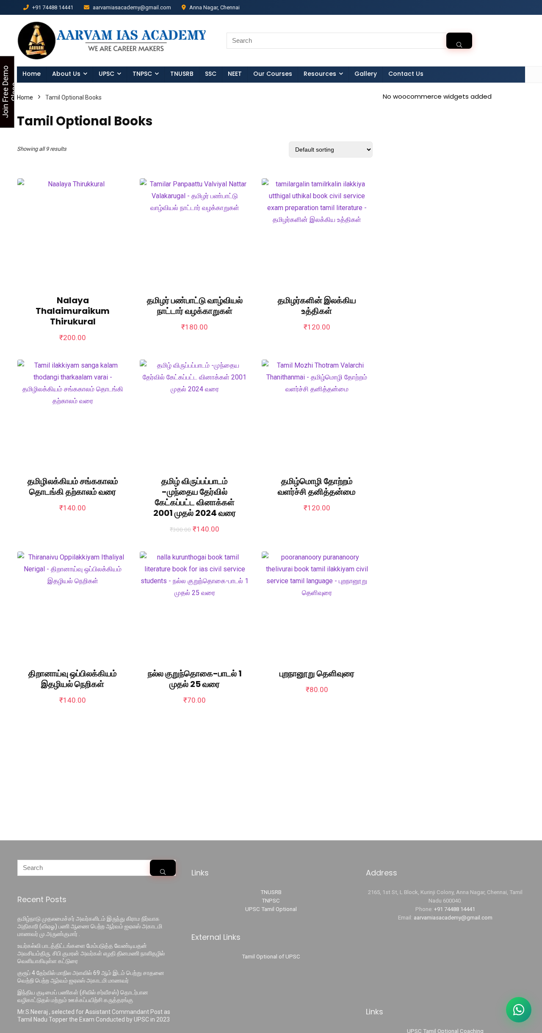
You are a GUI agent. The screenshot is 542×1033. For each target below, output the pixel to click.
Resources (320, 73)
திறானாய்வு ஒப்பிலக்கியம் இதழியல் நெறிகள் (72, 678)
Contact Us (405, 73)
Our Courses (272, 73)
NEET (235, 73)
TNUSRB (182, 73)
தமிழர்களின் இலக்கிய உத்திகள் (317, 305)
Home (31, 73)
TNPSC (271, 900)
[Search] (459, 41)
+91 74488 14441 (454, 909)
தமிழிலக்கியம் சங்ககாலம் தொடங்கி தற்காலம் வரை (73, 486)
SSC (210, 73)
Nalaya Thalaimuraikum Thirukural (73, 310)
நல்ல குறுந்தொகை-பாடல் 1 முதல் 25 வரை (195, 678)
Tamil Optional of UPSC (271, 956)
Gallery (365, 73)
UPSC (106, 73)
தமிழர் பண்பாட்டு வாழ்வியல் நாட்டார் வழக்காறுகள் (195, 305)
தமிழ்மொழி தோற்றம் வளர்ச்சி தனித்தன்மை (317, 486)
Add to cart (73, 346)
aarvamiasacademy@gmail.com (453, 917)
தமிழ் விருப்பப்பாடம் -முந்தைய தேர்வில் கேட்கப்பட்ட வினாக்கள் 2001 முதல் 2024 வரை (194, 497)
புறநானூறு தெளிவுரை (316, 673)
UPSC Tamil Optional (271, 909)
